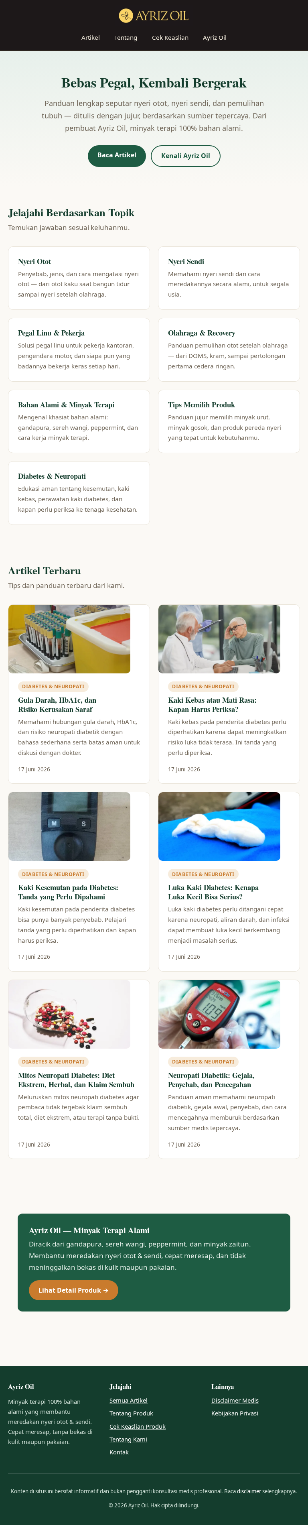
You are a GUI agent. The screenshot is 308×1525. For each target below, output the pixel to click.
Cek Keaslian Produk (137, 1426)
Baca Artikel (116, 154)
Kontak (119, 1452)
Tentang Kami (128, 1439)
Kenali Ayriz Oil (185, 155)
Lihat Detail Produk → (73, 1290)
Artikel (90, 37)
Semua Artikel (128, 1400)
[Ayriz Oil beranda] (154, 15)
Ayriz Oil (215, 37)
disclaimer (249, 1491)
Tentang (125, 37)
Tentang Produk (131, 1413)
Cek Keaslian (170, 37)
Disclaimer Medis (235, 1400)
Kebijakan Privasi (234, 1413)
